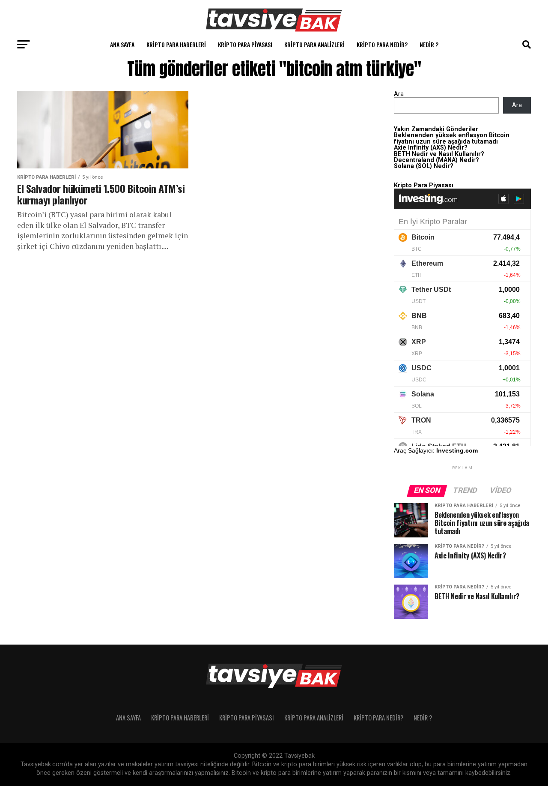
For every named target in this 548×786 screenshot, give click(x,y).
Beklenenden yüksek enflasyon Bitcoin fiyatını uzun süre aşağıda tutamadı (451, 138)
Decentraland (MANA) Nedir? (436, 160)
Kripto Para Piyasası (245, 44)
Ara (399, 94)
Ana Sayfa (122, 44)
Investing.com (457, 450)
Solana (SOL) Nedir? (423, 166)
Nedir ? (429, 44)
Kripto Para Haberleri (176, 44)
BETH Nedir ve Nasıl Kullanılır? (439, 154)
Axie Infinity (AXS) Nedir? (431, 147)
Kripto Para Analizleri (314, 44)
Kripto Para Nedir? (382, 44)
